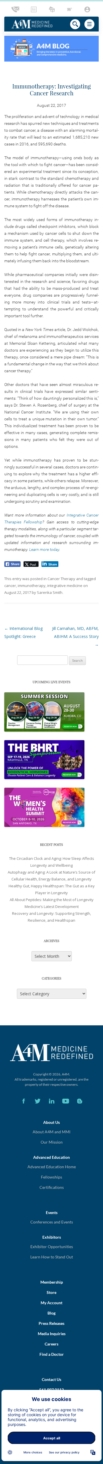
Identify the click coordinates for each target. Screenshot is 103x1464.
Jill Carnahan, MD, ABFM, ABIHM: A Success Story (75, 636)
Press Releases (51, 1323)
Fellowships (51, 1177)
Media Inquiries (52, 1333)
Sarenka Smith (49, 592)
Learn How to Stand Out (51, 1256)
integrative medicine (64, 585)
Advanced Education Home (51, 1166)
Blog (51, 1313)
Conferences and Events (51, 1221)
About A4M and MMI (51, 1131)
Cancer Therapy (61, 578)
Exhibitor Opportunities (51, 1246)
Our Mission (52, 1142)
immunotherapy (31, 585)
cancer (10, 585)
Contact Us (51, 1379)
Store (51, 1292)
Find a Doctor (51, 1354)
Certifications (51, 1187)
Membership (51, 1282)
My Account (51, 1302)
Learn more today (44, 549)
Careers (51, 1343)
